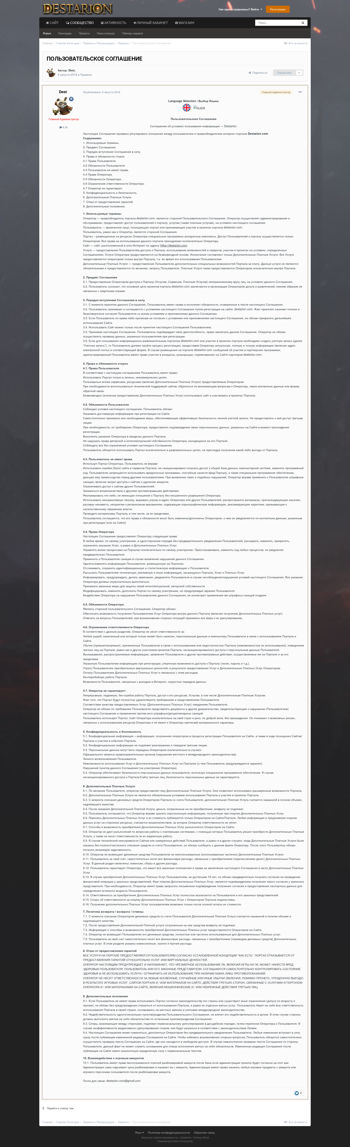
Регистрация (277, 9)
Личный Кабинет (152, 22)
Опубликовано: (101, 92)
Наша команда (106, 33)
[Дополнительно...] (300, 92)
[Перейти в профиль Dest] (51, 72)
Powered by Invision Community (175, 1141)
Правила (84, 33)
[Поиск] (303, 23)
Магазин (186, 22)
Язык (138, 1132)
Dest (71, 70)
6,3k (65, 127)
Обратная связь (204, 1132)
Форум (47, 33)
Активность (115, 22)
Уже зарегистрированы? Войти (239, 9)
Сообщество (81, 22)
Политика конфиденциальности (169, 1132)
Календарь (65, 33)
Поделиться (259, 72)
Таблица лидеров (132, 33)
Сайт (54, 22)
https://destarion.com (173, 245)
